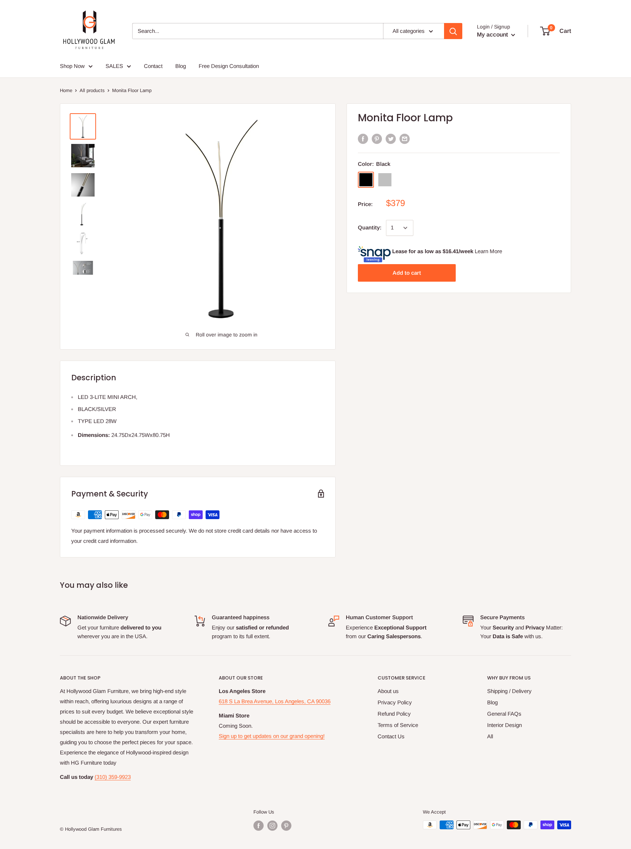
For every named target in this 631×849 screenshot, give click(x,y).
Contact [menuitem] (153, 66)
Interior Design (504, 725)
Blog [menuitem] (180, 66)
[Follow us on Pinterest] (286, 826)
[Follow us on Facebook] (258, 826)
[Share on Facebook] (363, 138)
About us (388, 691)
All (490, 736)
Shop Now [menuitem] (72, 66)
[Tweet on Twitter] (391, 138)
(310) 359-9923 (113, 777)
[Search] (453, 31)
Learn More (488, 251)
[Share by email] (404, 138)
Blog (492, 702)
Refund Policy (394, 714)
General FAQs (504, 714)
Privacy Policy (395, 702)
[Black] (365, 179)
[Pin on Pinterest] (377, 138)
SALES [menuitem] (114, 66)
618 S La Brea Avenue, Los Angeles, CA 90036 (274, 701)
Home (66, 90)
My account (493, 34)
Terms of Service (398, 725)
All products (92, 90)
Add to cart (407, 273)
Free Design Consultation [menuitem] (229, 66)
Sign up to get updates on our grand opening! (272, 736)
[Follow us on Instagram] (272, 826)
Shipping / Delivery (509, 691)
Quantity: (370, 227)
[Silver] (384, 179)
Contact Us (391, 736)
